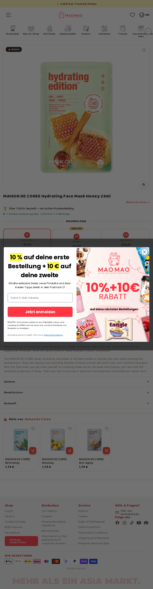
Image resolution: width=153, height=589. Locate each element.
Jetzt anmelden (40, 311)
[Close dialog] (144, 252)
